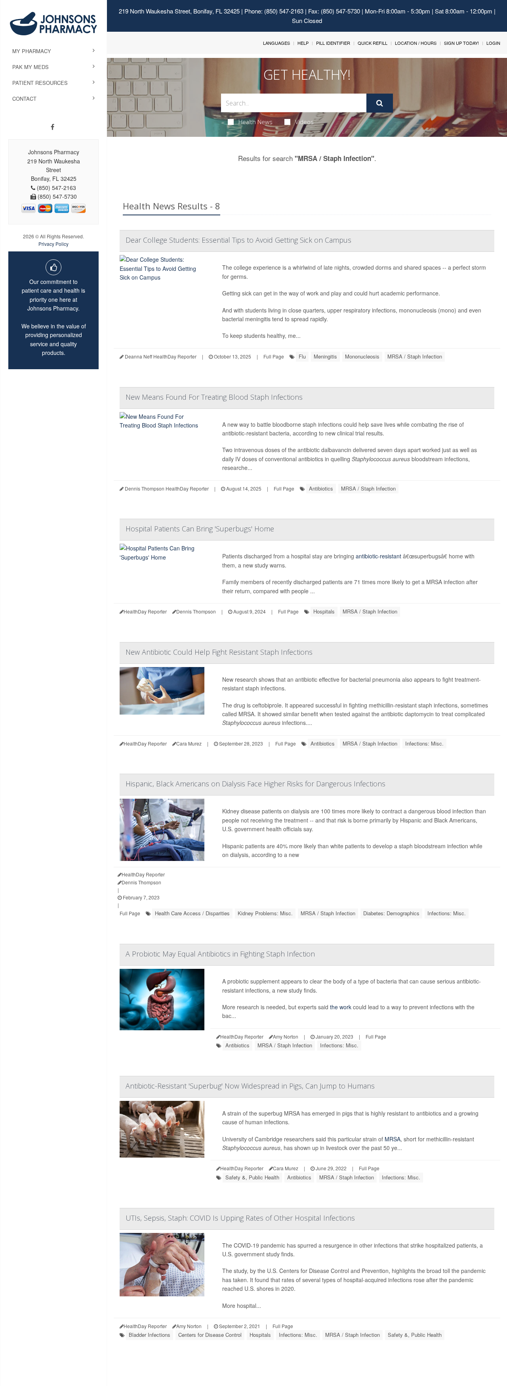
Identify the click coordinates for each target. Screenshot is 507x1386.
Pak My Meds (30, 67)
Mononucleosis (362, 356)
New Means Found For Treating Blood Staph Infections (214, 397)
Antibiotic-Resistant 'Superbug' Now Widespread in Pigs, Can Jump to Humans (250, 1086)
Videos (304, 122)
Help (303, 43)
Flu (302, 356)
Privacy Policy (53, 243)
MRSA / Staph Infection (414, 356)
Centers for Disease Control (210, 1334)
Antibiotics (321, 488)
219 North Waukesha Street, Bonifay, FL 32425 (179, 11)
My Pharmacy (31, 51)
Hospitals (324, 611)
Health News (255, 122)
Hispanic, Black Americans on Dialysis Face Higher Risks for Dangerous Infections (255, 783)
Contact (24, 98)
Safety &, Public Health (252, 1177)
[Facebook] (52, 127)
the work (340, 1007)
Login (493, 43)
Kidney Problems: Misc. (265, 913)
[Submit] (379, 103)
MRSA (392, 1139)
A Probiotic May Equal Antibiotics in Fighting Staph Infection (220, 954)
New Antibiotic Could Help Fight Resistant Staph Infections (219, 652)
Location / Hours (415, 43)
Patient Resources (40, 82)
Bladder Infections (149, 1334)
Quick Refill (372, 43)
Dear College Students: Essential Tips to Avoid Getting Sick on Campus (238, 240)
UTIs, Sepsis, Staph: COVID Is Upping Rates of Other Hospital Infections (240, 1218)
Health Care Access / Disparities (192, 913)
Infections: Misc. (424, 743)
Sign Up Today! (461, 43)
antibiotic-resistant (378, 556)
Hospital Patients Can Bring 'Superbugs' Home (200, 528)
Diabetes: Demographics (391, 913)
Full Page (273, 356)
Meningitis (325, 356)
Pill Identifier (333, 43)
